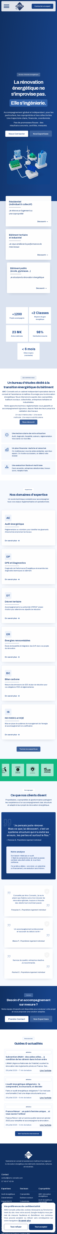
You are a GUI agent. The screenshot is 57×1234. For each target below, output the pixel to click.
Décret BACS (6, 1201)
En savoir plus (25, 1220)
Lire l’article (45, 1070)
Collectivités (24, 1201)
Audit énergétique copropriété (45, 1201)
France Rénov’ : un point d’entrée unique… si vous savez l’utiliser (28, 1112)
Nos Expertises (40, 133)
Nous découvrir (28, 422)
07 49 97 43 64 (7, 1181)
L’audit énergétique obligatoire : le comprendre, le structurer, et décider (24, 1085)
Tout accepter (41, 1227)
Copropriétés (25, 1194)
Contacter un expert (42, 6)
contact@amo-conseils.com (12, 1178)
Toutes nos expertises (28, 749)
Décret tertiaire (6, 1198)
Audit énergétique (8, 1194)
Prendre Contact (16, 1019)
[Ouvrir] (6, 6)
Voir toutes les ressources (28, 1133)
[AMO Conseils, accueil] (19, 6)
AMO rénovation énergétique (44, 1195)
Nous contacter (17, 133)
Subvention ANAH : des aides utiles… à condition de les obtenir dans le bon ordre (26, 1058)
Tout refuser (16, 1227)
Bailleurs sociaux (26, 1198)
